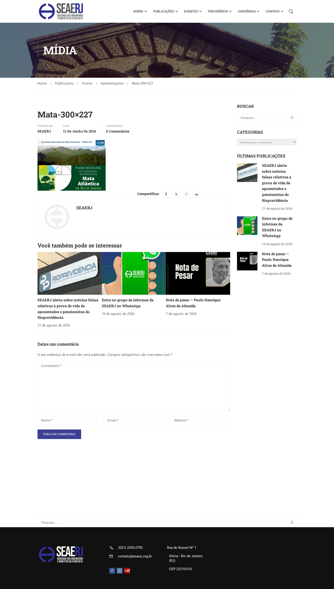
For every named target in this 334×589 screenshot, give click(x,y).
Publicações (64, 83)
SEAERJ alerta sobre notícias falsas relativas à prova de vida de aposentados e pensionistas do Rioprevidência (276, 183)
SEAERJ (44, 131)
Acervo (87, 83)
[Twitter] (176, 194)
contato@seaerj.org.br (135, 556)
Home (42, 83)
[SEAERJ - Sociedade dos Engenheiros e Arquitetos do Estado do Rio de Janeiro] (61, 11)
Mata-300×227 (142, 83)
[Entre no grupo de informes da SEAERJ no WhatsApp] (134, 273)
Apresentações (112, 83)
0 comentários (118, 131)
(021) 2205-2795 (130, 548)
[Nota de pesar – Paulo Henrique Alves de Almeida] (198, 273)
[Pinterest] (186, 194)
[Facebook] (166, 194)
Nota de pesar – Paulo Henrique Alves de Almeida (277, 259)
